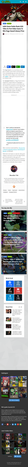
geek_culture (5, 377)
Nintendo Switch (16, 213)
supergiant (5, 192)
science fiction (21, 190)
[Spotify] (21, 424)
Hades (6, 76)
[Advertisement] (14, 50)
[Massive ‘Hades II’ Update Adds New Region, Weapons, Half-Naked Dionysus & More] (14, 264)
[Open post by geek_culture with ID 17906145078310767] (5, 381)
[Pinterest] (18, 424)
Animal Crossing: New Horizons (10, 149)
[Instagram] (5, 424)
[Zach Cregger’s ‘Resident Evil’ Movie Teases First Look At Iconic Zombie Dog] (8, 326)
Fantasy (5, 190)
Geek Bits (9, 23)
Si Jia (6, 227)
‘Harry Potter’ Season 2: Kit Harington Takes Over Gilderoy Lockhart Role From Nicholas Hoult (17, 312)
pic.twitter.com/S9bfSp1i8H (12, 140)
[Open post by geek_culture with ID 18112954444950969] (14, 381)
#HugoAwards (9, 129)
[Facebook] (2, 424)
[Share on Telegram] (23, 67)
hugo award (14, 190)
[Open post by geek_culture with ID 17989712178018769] (23, 392)
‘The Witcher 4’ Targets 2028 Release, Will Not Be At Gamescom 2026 (17, 333)
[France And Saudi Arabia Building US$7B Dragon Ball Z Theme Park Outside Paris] (8, 319)
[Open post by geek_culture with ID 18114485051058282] (14, 392)
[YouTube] (8, 424)
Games (4, 23)
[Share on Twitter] (13, 67)
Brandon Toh (7, 33)
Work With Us (15, 463)
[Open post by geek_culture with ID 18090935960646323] (5, 392)
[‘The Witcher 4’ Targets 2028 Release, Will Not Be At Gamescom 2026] (8, 333)
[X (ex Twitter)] (10, 424)
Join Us (19, 463)
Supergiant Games (13, 192)
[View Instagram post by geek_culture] (8, 386)
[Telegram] (15, 424)
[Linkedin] (13, 424)
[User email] (14, 187)
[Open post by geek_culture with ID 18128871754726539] (23, 381)
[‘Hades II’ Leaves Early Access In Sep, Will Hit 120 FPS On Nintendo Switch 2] (14, 220)
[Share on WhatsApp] (18, 67)
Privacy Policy (9, 463)
